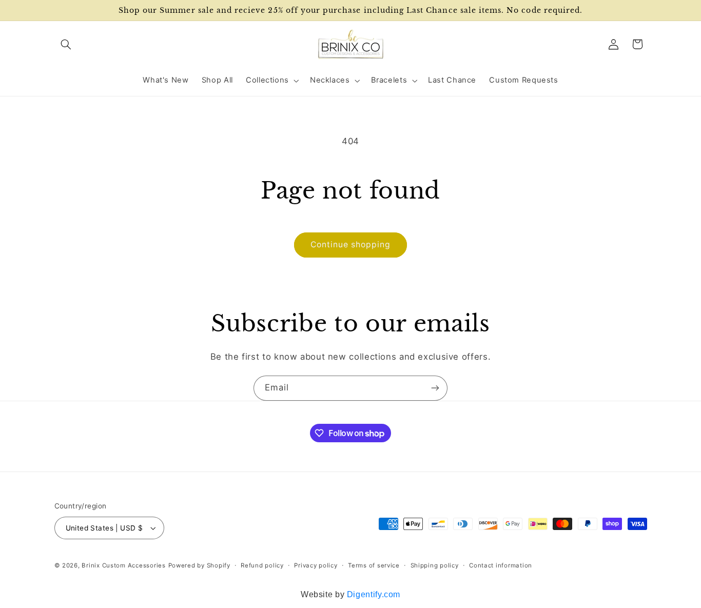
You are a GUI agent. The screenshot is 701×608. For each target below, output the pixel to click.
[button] (66, 44)
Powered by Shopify (199, 565)
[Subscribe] (435, 388)
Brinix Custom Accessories (123, 565)
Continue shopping (350, 244)
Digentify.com (373, 594)
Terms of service (374, 565)
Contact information (500, 565)
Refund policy (262, 565)
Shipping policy (435, 565)
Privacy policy (315, 565)
